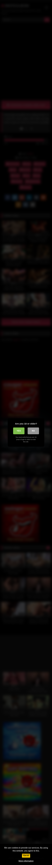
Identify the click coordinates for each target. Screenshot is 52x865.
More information (26, 861)
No (33, 431)
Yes (19, 431)
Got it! (26, 855)
